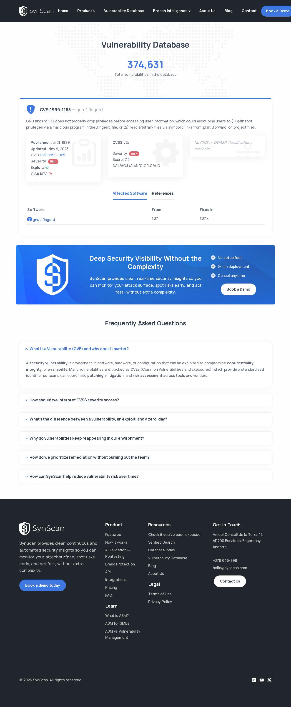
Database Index (161, 549)
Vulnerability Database (124, 10)
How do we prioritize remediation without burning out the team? (90, 457)
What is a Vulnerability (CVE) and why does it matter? (79, 348)
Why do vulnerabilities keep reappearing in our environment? (87, 438)
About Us (207, 10)
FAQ (108, 595)
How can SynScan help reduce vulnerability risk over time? (84, 476)
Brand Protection (120, 564)
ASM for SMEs (117, 623)
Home (63, 10)
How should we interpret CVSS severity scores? (74, 400)
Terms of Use (160, 593)
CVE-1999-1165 (52, 154)
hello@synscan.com (230, 567)
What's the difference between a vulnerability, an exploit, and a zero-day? (98, 419)
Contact (249, 10)
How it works (116, 542)
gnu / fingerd (44, 219)
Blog (229, 10)
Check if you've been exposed (174, 534)
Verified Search (161, 542)
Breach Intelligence (170, 10)
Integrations (116, 579)
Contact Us (230, 581)
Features (113, 534)
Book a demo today (42, 585)
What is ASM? (117, 615)
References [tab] (163, 193)
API (108, 571)
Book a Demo (238, 289)
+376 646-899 (225, 560)
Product (84, 10)
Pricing (111, 587)
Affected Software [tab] (130, 193)
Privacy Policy (160, 601)
